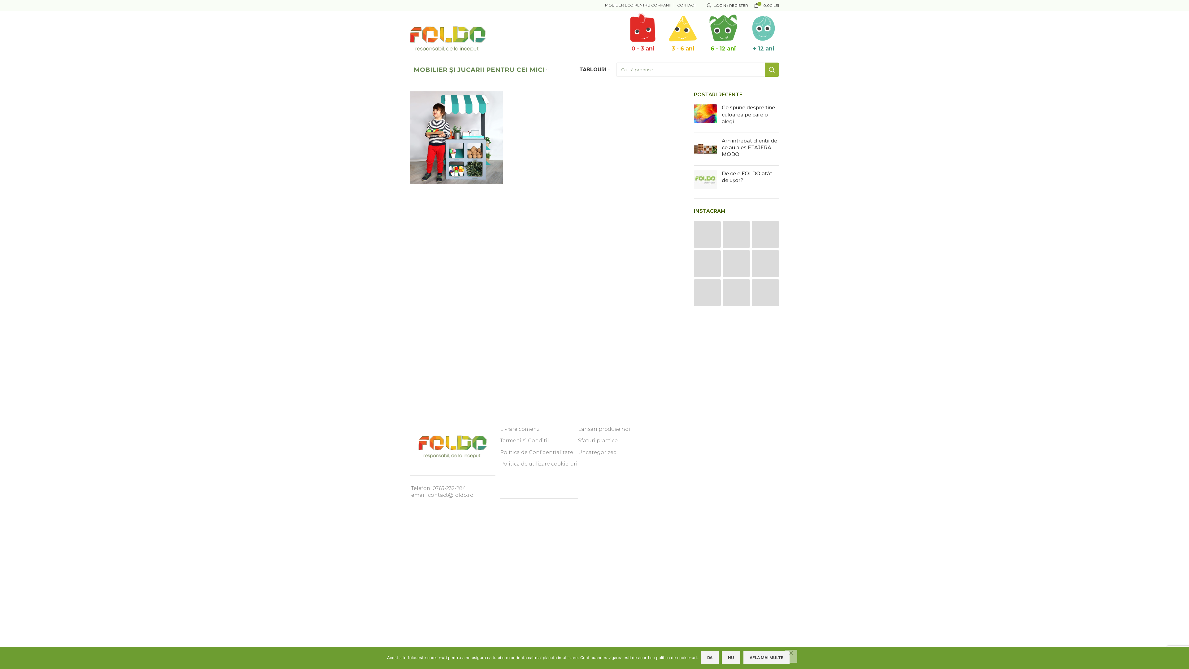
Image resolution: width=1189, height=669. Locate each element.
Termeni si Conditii (524, 441)
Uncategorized (597, 452)
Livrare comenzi (520, 429)
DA (709, 657)
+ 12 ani (763, 48)
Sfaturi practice (598, 441)
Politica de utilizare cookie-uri (538, 464)
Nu (731, 657)
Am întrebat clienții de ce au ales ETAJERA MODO (749, 148)
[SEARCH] (772, 70)
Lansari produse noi (604, 429)
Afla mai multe (766, 657)
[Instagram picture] (707, 234)
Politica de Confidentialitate (536, 452)
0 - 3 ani (643, 48)
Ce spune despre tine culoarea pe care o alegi (748, 115)
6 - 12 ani (723, 48)
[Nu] (791, 656)
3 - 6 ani (683, 48)
